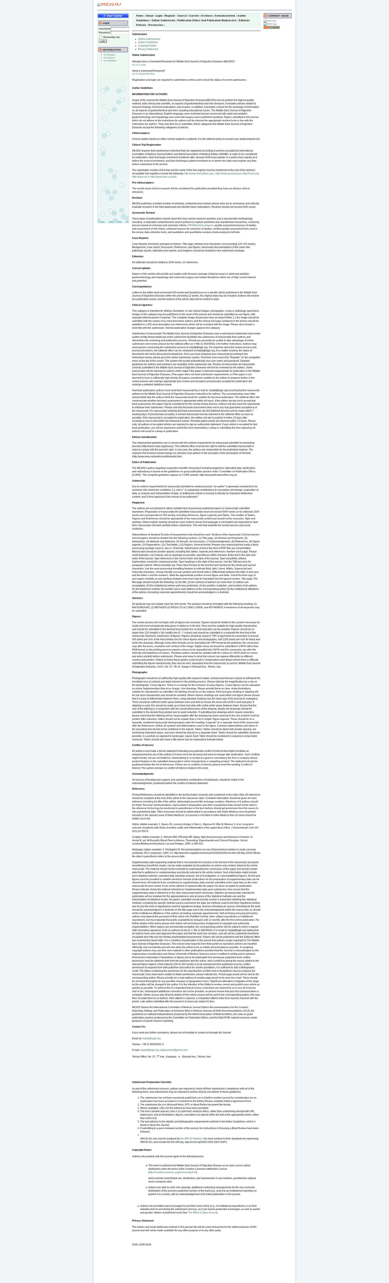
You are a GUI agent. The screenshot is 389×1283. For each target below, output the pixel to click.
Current (194, 15)
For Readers (109, 55)
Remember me (111, 37)
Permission (156, 25)
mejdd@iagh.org (151, 1038)
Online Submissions (149, 39)
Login (159, 15)
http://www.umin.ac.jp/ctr (163, 176)
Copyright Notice (147, 45)
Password (104, 32)
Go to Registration (143, 74)
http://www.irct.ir (140, 176)
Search (182, 15)
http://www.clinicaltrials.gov (199, 173)
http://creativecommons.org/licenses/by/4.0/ (172, 1172)
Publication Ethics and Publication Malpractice (207, 20)
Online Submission (163, 20)
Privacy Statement (148, 49)
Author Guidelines (148, 42)
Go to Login (139, 65)
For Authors (109, 58)
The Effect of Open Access (202, 1212)
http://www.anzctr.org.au (229, 173)
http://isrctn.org (251, 173)
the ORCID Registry (191, 1138)
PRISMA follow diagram (201, 225)
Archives (207, 15)
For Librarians (110, 60)
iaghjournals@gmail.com (174, 1050)
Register (170, 15)
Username (104, 28)
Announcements (225, 15)
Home (139, 15)
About (149, 15)
